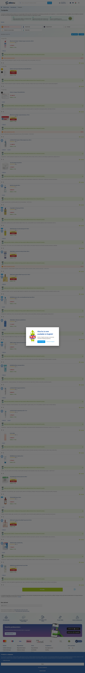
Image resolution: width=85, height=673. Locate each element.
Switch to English (41, 341)
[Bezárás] (58, 328)
